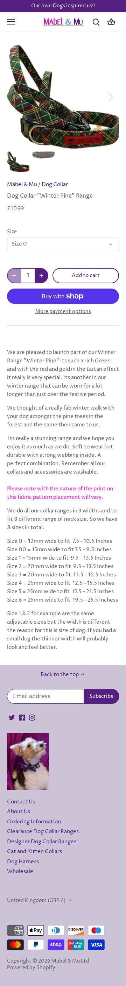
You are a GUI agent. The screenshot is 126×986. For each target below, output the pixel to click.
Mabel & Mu (22, 184)
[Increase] (41, 275)
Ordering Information (34, 821)
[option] (63, 97)
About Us (18, 811)
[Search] (96, 21)
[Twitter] (12, 717)
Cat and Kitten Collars (34, 851)
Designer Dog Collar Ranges (41, 841)
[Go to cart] (111, 21)
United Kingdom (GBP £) (36, 900)
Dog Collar (55, 184)
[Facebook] (22, 717)
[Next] (110, 96)
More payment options (63, 311)
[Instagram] (32, 717)
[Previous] (15, 96)
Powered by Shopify (31, 968)
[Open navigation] (11, 21)
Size (12, 232)
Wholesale (20, 871)
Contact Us (21, 802)
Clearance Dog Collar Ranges (43, 831)
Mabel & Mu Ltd (70, 961)
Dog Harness (23, 861)
